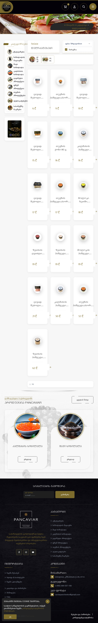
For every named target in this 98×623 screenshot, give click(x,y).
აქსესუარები (18, 52)
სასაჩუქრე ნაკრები (18, 107)
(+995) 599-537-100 (63, 585)
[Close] (48, 601)
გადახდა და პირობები (16, 588)
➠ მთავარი (69, 25)
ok (10, 617)
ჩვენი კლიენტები (14, 582)
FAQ (8, 597)
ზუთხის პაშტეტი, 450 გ (37, 357)
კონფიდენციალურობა (82, 617)
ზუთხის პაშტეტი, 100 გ (60, 253)
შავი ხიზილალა (18, 65)
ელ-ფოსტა (29, 492)
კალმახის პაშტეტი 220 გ (60, 305)
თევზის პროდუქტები (18, 93)
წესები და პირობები (80, 614)
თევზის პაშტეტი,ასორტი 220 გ (83, 305)
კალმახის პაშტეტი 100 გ (83, 149)
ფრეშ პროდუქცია (18, 86)
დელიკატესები (18, 101)
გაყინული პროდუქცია (18, 79)
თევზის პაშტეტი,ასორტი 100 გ (60, 201)
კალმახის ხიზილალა (18, 72)
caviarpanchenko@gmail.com (67, 594)
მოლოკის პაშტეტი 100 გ (83, 253)
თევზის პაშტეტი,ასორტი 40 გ (60, 97)
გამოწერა (65, 494)
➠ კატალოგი (81, 25)
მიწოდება (11, 593)
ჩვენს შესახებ (13, 573)
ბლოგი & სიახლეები (16, 577)
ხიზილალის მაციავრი (18, 58)
